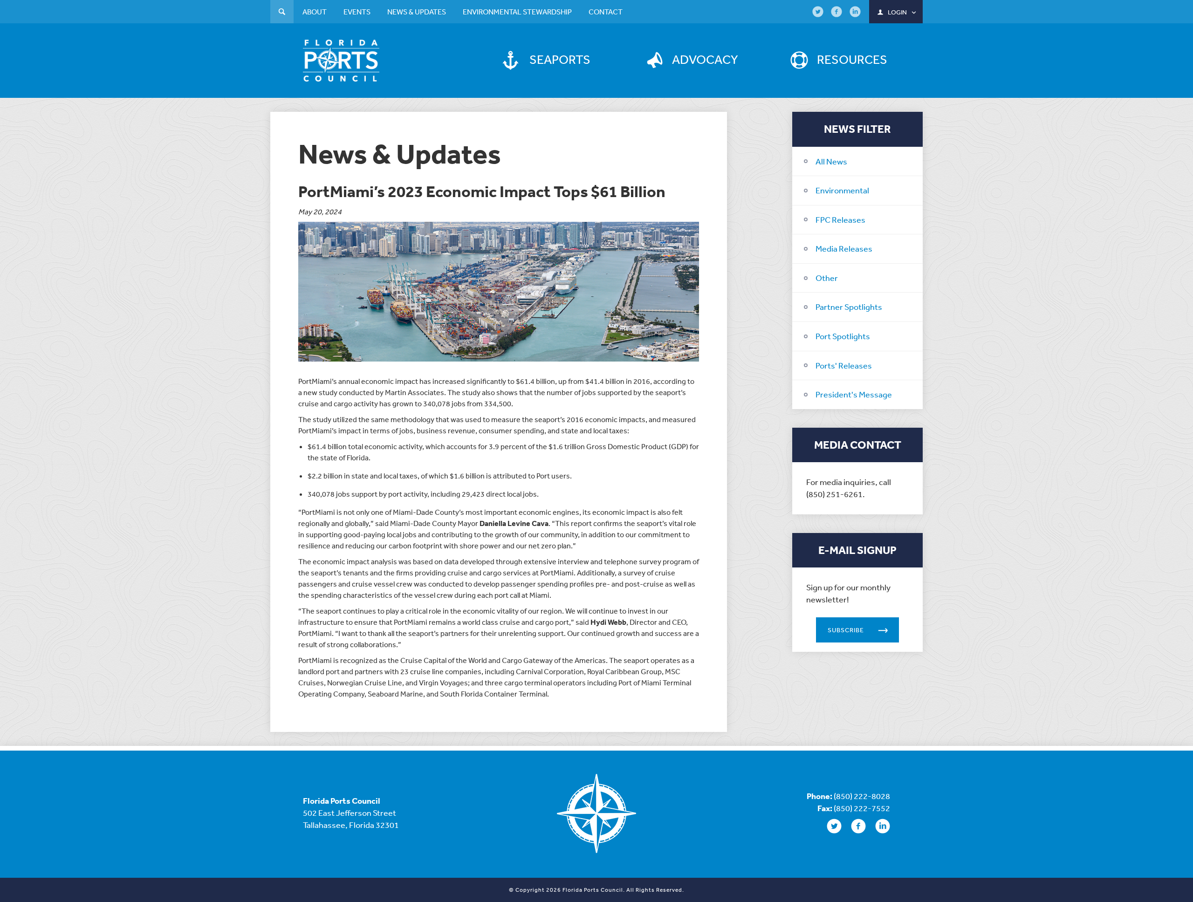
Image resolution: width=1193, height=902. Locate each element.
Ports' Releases (844, 365)
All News (831, 161)
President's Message (854, 394)
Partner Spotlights (849, 306)
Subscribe (846, 630)
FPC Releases (840, 219)
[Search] (282, 13)
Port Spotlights (843, 336)
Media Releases (844, 248)
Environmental (842, 190)
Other (827, 278)
